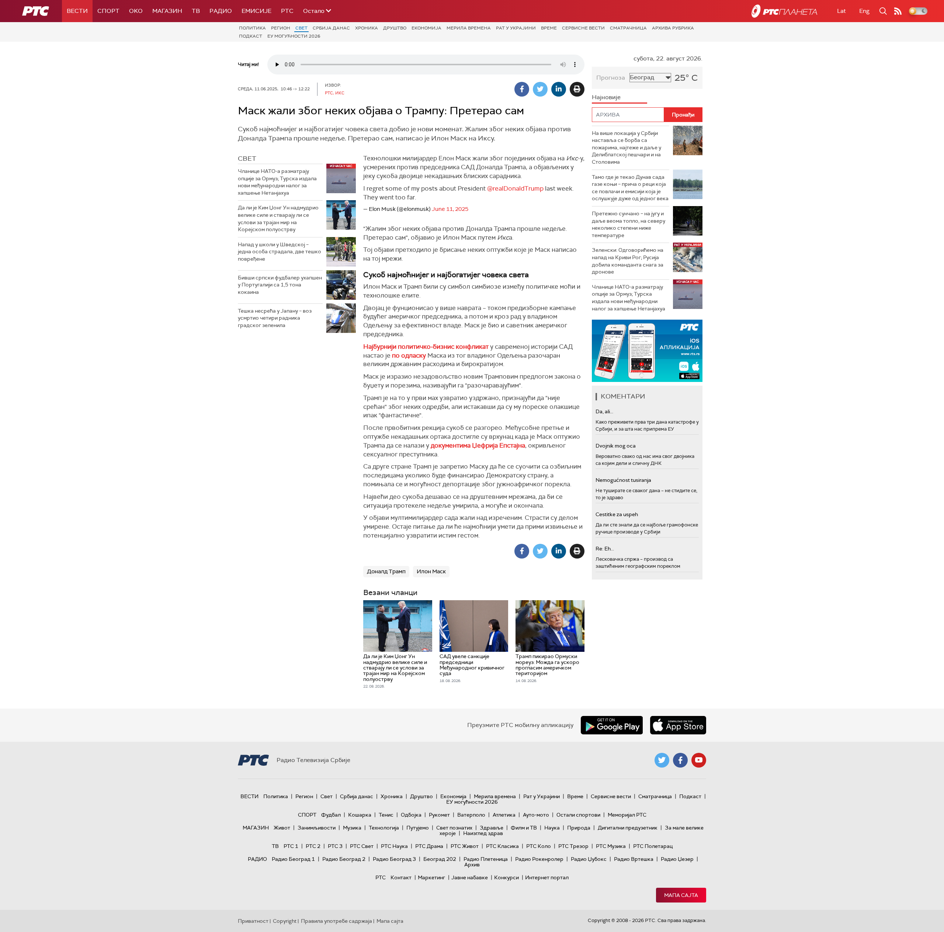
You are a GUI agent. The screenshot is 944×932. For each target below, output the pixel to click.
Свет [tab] (247, 158)
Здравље (491, 827)
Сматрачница (628, 28)
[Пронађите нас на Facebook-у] (680, 760)
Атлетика (504, 814)
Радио (220, 11)
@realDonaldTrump (515, 188)
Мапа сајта (681, 895)
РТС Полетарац (653, 846)
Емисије (256, 11)
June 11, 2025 (450, 209)
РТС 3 (335, 846)
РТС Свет (362, 846)
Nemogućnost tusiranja (623, 480)
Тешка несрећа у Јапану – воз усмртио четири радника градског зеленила (275, 317)
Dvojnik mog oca (616, 445)
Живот (282, 827)
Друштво (394, 28)
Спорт (108, 11)
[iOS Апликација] (647, 351)
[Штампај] (577, 89)
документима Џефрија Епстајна (478, 445)
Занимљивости (317, 827)
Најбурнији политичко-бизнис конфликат (426, 346)
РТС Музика (611, 846)
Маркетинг (431, 877)
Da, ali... (604, 411)
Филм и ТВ (524, 827)
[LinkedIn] (558, 89)
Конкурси (506, 877)
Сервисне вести (583, 28)
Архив (472, 864)
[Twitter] (540, 89)
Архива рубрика (673, 28)
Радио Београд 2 (343, 859)
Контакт (401, 877)
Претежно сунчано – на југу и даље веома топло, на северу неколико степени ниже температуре (628, 224)
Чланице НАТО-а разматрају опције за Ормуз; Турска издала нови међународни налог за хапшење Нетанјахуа (277, 182)
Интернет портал (547, 877)
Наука (552, 827)
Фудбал (331, 814)
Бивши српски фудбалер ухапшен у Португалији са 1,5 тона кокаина (280, 284)
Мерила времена (469, 28)
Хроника (366, 28)
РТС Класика (502, 846)
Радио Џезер (677, 859)
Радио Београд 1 (293, 859)
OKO (136, 11)
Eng (864, 11)
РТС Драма (429, 846)
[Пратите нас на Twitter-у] (662, 760)
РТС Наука (394, 846)
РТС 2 (313, 846)
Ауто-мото (536, 814)
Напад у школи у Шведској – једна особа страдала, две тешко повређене (279, 251)
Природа (578, 827)
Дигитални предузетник (627, 827)
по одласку (409, 355)
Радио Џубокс (589, 859)
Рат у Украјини (516, 28)
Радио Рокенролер (539, 859)
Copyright (284, 921)
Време (549, 28)
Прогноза (610, 77)
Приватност (253, 921)
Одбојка (411, 814)
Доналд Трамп (386, 571)
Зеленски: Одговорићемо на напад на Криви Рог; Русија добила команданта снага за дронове (627, 261)
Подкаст (250, 36)
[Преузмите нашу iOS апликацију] (678, 725)
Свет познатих (454, 827)
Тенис (386, 814)
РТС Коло (538, 846)
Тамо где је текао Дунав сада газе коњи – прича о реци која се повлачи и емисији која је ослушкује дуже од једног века (630, 188)
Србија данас (331, 28)
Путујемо (417, 827)
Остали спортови (578, 814)
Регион (280, 28)
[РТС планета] (784, 11)
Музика (352, 827)
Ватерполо (471, 814)
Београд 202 (439, 859)
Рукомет (439, 814)
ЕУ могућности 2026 (293, 36)
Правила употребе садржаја (336, 921)
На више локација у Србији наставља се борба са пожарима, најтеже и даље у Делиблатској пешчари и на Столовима (626, 147)
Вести (77, 11)
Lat (841, 11)
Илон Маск (431, 571)
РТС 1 (291, 846)
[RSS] (898, 11)
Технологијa (384, 827)
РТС (287, 11)
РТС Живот (465, 846)
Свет (301, 28)
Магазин (167, 11)
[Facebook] (521, 89)
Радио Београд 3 (394, 859)
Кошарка (359, 814)
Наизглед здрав (483, 833)
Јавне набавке (469, 877)
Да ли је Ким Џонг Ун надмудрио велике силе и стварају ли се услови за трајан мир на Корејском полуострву (278, 218)
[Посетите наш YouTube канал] (698, 760)
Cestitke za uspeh (617, 514)
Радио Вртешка (633, 859)
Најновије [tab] (606, 97)
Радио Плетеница (486, 859)
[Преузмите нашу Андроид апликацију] (612, 725)
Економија (426, 28)
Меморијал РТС (627, 814)
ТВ (196, 11)
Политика (252, 28)
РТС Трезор (573, 846)
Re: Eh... (605, 548)
